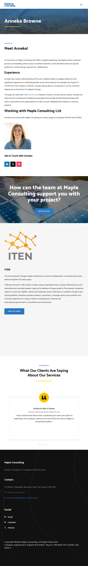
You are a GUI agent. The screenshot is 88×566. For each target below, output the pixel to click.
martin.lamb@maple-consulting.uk (22, 497)
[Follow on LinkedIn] (7, 164)
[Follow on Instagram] (19, 164)
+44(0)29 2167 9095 (16, 492)
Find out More (14, 311)
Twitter (11, 527)
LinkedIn (12, 522)
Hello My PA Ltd (30, 94)
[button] (39, 444)
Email (10, 517)
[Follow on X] (13, 164)
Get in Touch (44, 211)
